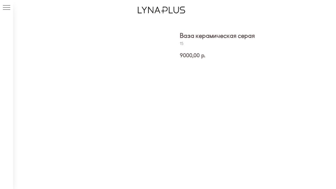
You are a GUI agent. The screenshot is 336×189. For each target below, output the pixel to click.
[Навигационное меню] (6, 7)
